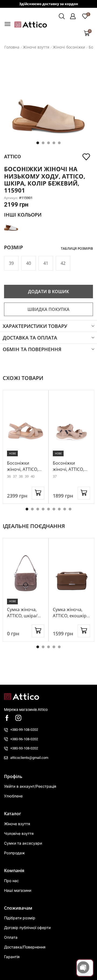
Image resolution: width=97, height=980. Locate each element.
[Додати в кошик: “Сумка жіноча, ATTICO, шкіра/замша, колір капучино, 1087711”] (38, 631)
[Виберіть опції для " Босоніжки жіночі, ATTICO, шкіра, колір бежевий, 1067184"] (38, 493)
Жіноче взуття (36, 47)
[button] (8, 24)
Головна (11, 47)
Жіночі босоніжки (69, 47)
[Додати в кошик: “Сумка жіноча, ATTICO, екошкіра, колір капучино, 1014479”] (84, 631)
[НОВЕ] (25, 425)
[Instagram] (18, 718)
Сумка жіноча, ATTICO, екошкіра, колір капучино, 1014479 (71, 618)
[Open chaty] (83, 967)
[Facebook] (7, 718)
